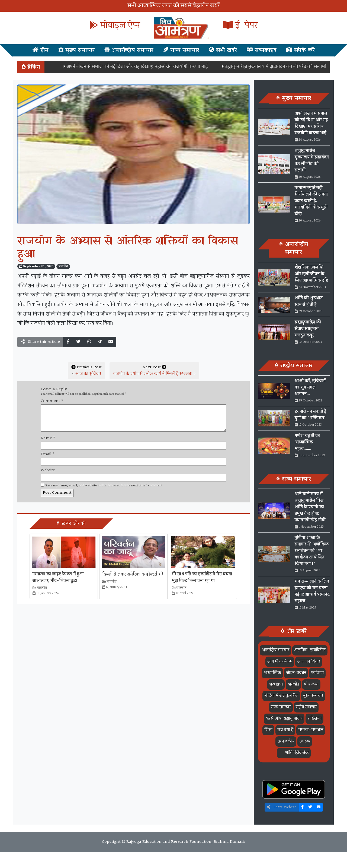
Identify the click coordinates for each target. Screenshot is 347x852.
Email (47, 454)
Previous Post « (87, 370)
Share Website (284, 807)
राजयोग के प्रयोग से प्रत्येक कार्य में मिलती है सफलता (152, 373)
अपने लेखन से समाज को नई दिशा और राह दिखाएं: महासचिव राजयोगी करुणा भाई (120, 66)
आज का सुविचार (88, 373)
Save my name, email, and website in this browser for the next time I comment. (104, 485)
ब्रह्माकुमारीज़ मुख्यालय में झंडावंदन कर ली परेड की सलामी (259, 66)
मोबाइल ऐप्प (119, 26)
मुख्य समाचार (79, 50)
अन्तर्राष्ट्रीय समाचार (131, 50)
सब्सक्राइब (265, 50)
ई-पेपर (245, 26)
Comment (52, 401)
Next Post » (154, 370)
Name (48, 438)
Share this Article (43, 341)
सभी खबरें (225, 50)
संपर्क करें (303, 50)
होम (43, 50)
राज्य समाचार (183, 50)
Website (48, 470)
